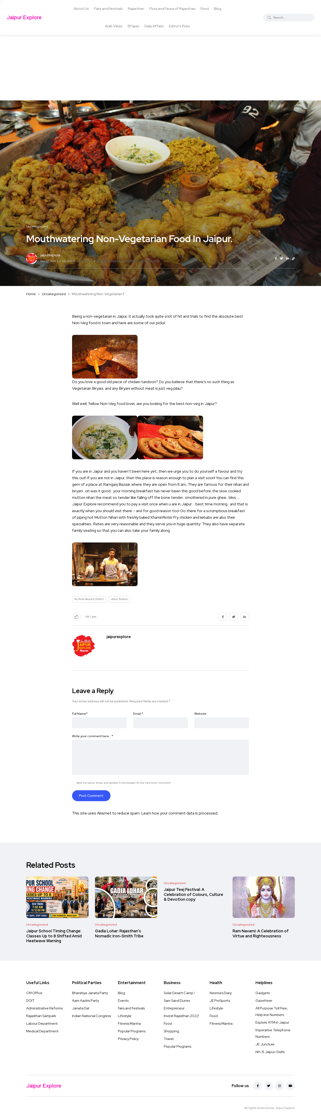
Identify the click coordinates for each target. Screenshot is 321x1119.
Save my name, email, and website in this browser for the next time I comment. (123, 783)
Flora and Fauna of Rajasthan (172, 8)
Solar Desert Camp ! (179, 993)
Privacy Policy (128, 1038)
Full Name (80, 714)
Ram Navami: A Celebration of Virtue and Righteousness (261, 933)
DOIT (30, 1000)
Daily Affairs (154, 26)
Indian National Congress (91, 1016)
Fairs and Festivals (108, 8)
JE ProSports (220, 1000)
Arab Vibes (114, 26)
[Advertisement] (160, 67)
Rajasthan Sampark (41, 1016)
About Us (81, 8)
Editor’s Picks (179, 26)
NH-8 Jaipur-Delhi (270, 1052)
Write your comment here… (92, 736)
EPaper (133, 26)
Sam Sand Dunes (177, 1000)
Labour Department (42, 1023)
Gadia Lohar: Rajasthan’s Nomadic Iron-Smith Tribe (119, 933)
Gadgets (262, 993)
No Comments (84, 261)
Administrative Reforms (44, 1008)
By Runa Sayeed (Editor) (116, 261)
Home (31, 294)
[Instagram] (279, 1085)
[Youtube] (290, 1085)
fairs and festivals (131, 1008)
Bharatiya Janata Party (90, 993)
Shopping (171, 1031)
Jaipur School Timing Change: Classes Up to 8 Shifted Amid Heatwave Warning (54, 936)
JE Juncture (264, 1044)
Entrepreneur (174, 1008)
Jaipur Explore (24, 17)
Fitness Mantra (129, 1023)
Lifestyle (124, 1016)
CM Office (34, 993)
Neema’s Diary (221, 993)
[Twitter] (268, 1085)
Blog (217, 8)
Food (205, 8)
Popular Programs (131, 1031)
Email (138, 714)
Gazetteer (263, 1000)
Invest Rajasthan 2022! (181, 1016)
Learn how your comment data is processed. (179, 813)
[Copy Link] (293, 258)
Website (200, 714)
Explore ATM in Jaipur (272, 1022)
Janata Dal (80, 1008)
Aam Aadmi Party (85, 1000)
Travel (169, 1038)
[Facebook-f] (257, 1085)
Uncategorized (54, 294)
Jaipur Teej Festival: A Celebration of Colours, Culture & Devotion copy (193, 894)
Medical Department (42, 1031)
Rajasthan (136, 8)
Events (123, 1000)
